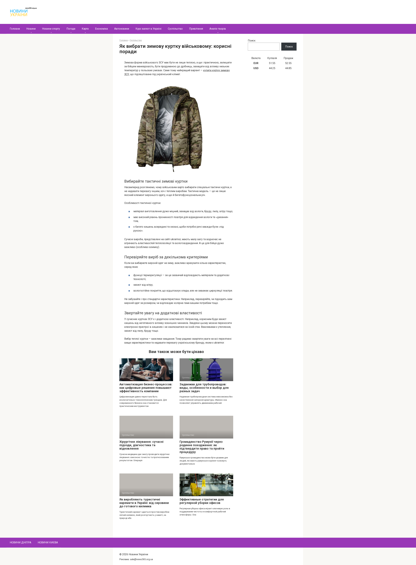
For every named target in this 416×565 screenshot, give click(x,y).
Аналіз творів (217, 28)
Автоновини (121, 28)
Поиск (251, 40)
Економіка (101, 28)
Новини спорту (51, 28)
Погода (70, 28)
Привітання (196, 28)
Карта (85, 28)
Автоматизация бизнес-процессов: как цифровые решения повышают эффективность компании (145, 387)
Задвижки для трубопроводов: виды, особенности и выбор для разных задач (204, 387)
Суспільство (175, 28)
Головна (15, 28)
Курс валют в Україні (148, 28)
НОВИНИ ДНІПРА (20, 542)
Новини (31, 28)
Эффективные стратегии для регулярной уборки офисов (202, 501)
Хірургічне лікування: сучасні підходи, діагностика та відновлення (141, 445)
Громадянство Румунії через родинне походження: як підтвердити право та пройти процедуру (202, 447)
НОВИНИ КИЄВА (48, 542)
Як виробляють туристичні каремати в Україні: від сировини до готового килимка (144, 503)
